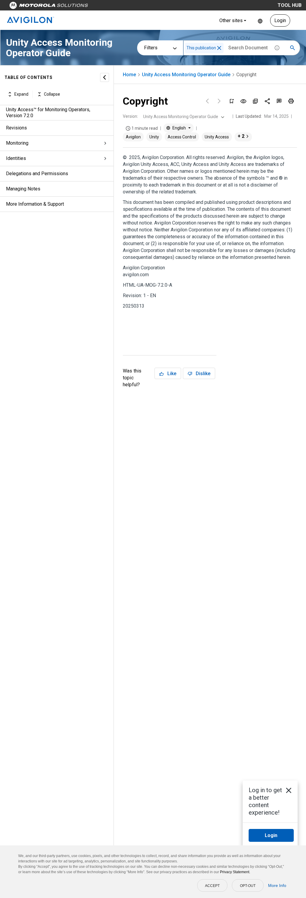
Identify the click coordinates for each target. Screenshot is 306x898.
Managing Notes (23, 189)
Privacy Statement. (235, 872)
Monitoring (17, 143)
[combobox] (183, 117)
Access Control (182, 137)
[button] (219, 48)
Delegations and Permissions (37, 173)
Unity (154, 137)
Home (129, 74)
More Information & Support (35, 204)
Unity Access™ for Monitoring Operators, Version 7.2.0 (48, 112)
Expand (21, 94)
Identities (16, 158)
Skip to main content (114, 7)
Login (280, 20)
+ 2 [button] (241, 136)
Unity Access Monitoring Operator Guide (186, 74)
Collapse (52, 94)
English (260, 20)
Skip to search (157, 7)
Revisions (16, 128)
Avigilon (133, 137)
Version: (130, 116)
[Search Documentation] (292, 47)
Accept (212, 886)
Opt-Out (247, 886)
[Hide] (104, 77)
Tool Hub (290, 5)
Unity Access (217, 137)
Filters (150, 48)
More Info (277, 885)
